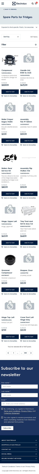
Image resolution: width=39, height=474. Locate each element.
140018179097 (25, 322)
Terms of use (20, 466)
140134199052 (25, 75)
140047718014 (6, 124)
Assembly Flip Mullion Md (26, 169)
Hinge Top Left (8, 317)
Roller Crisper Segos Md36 (7, 120)
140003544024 (7, 320)
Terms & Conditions (8, 466)
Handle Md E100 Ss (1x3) (25, 71)
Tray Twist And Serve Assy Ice (26, 222)
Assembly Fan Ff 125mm (26, 120)
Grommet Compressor (7, 271)
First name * (5, 383)
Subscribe (7, 428)
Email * (4, 400)
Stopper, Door (26, 270)
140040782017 (6, 173)
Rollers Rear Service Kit (7, 169)
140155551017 (24, 124)
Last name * (5, 391)
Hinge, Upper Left (9, 221)
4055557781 (24, 273)
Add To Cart (10, 92)
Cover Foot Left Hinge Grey (27, 318)
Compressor (7, 70)
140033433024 (6, 73)
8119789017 (5, 275)
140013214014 (24, 173)
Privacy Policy (26, 411)
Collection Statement (12, 413)
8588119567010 (25, 226)
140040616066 (7, 224)
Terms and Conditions (12, 411)
